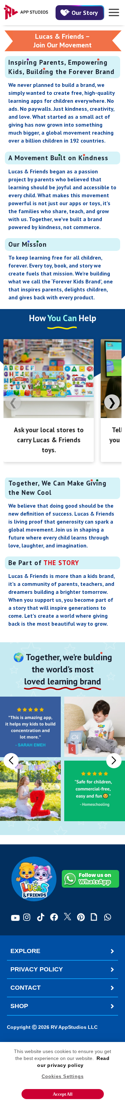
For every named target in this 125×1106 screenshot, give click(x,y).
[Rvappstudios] (26, 12)
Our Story (85, 13)
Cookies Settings (63, 1076)
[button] (114, 760)
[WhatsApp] (108, 918)
